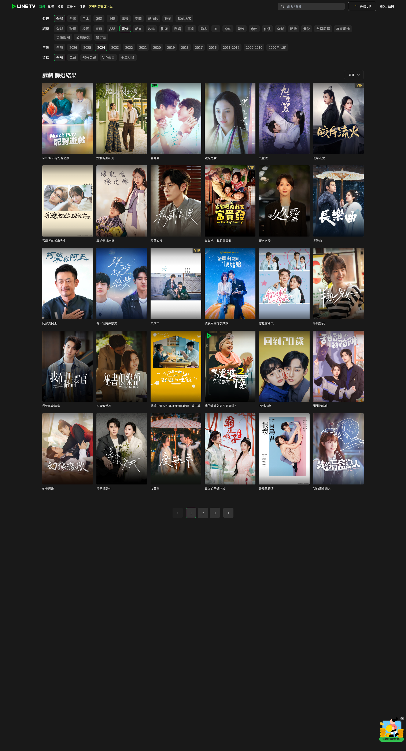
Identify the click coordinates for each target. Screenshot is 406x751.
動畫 (51, 6)
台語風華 (323, 28)
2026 (73, 47)
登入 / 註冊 (387, 6)
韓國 (99, 18)
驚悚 (241, 28)
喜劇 (190, 28)
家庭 (99, 28)
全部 (59, 18)
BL (216, 28)
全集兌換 (127, 57)
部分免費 (89, 57)
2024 (101, 47)
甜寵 (164, 28)
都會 (138, 28)
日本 (85, 18)
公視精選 (83, 37)
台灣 (72, 18)
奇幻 (228, 28)
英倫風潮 (63, 37)
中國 (112, 18)
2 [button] (203, 513)
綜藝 (60, 6)
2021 (143, 47)
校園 (85, 28)
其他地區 (184, 18)
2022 (129, 47)
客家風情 (343, 28)
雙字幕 (101, 37)
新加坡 (153, 18)
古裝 (112, 28)
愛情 (125, 28)
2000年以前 (277, 47)
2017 (199, 47)
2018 (185, 47)
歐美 (168, 18)
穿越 (280, 28)
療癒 (254, 28)
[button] (228, 513)
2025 (87, 47)
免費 (72, 57)
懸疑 (177, 28)
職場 (72, 28)
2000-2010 (254, 47)
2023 (115, 47)
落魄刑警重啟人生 (100, 6)
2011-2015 (231, 47)
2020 (157, 47)
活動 (82, 6)
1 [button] (191, 513)
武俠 (306, 28)
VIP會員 (108, 57)
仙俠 (267, 28)
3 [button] (215, 513)
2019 (171, 47)
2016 (213, 47)
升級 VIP (365, 6)
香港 (125, 18)
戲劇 (42, 6)
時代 (293, 28)
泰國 (138, 18)
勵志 (203, 28)
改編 (151, 28)
